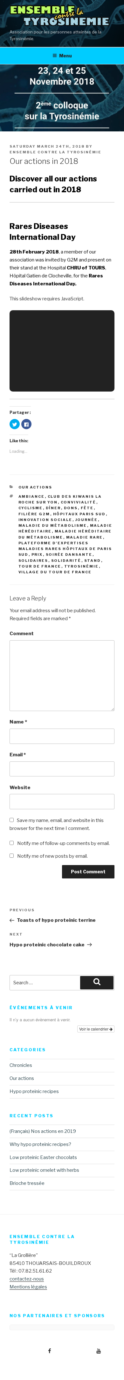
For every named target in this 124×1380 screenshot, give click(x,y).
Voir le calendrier (94, 1028)
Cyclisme (30, 508)
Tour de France (39, 566)
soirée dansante (69, 554)
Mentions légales (28, 1287)
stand (92, 560)
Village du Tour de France (55, 572)
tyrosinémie (81, 566)
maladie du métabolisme (52, 525)
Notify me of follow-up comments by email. (63, 843)
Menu (65, 55)
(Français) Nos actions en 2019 (43, 1131)
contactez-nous (27, 1279)
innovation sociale (45, 520)
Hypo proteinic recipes (34, 1091)
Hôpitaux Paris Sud (79, 514)
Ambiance (31, 496)
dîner (53, 508)
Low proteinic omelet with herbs (44, 1170)
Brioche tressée (27, 1183)
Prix (37, 554)
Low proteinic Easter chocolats (43, 1157)
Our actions (35, 487)
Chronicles (21, 1065)
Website (20, 787)
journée (86, 520)
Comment (22, 633)
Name (18, 722)
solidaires (33, 560)
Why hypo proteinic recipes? (40, 1144)
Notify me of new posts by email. (52, 856)
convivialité (78, 502)
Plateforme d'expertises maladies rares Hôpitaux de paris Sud (65, 549)
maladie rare (84, 537)
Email (18, 755)
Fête (87, 508)
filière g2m (34, 514)
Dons (71, 508)
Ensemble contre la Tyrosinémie (55, 152)
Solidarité (66, 560)
